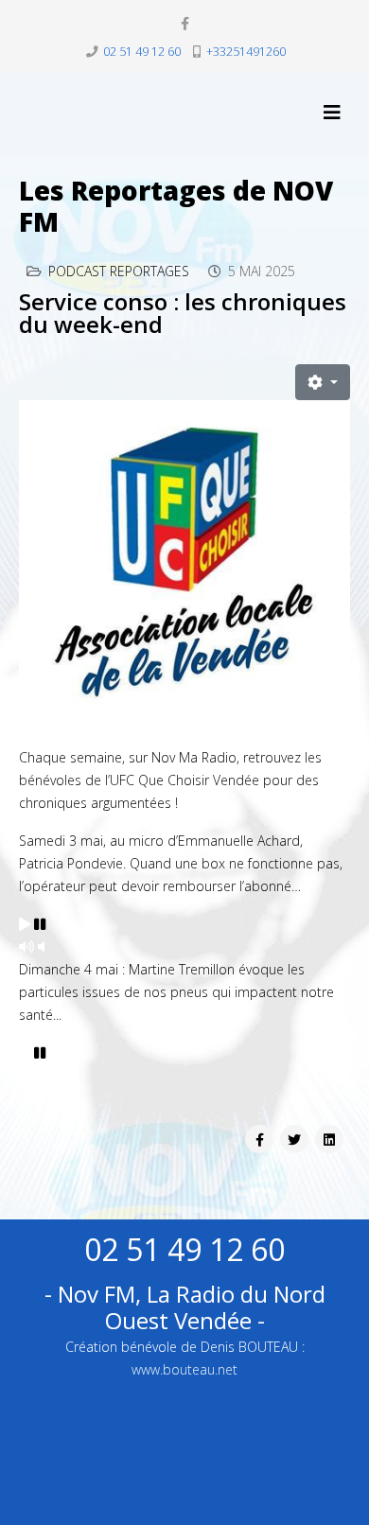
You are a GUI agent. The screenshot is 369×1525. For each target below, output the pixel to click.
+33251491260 (246, 52)
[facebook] (185, 23)
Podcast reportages (118, 271)
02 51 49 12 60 (142, 52)
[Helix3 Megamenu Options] (332, 112)
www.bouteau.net (184, 1369)
